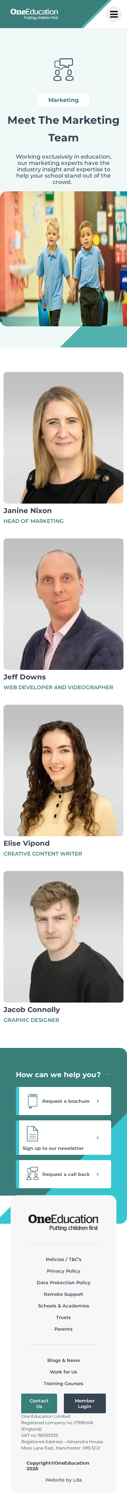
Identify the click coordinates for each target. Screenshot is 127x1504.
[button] (63, 1101)
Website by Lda (63, 1480)
